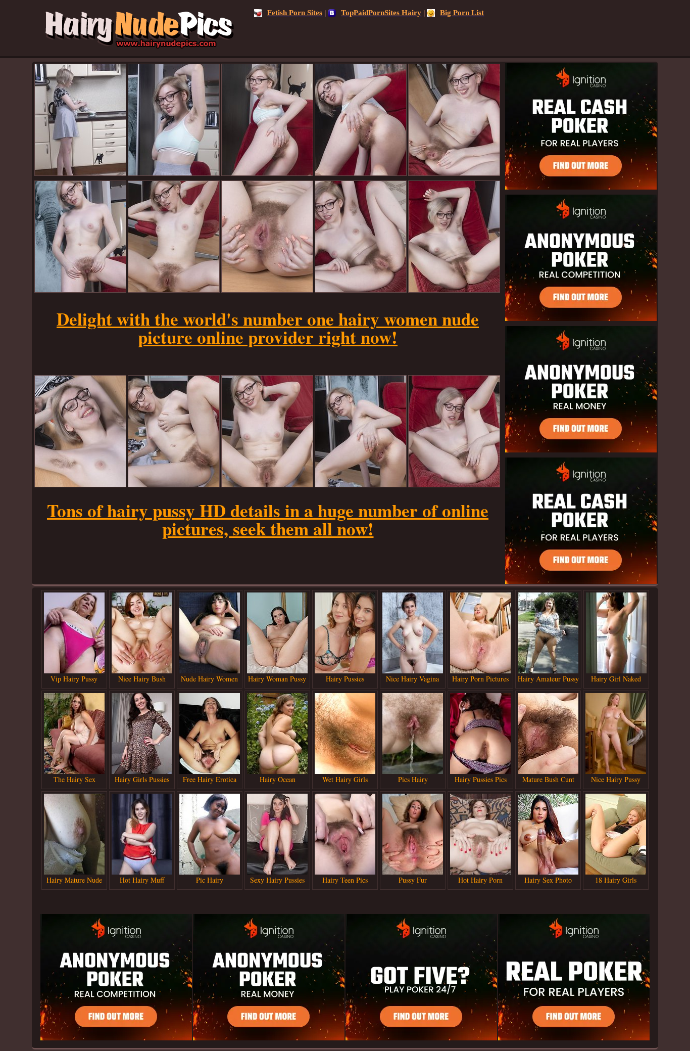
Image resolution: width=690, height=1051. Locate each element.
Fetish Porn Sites (294, 13)
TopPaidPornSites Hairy (381, 13)
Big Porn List (462, 13)
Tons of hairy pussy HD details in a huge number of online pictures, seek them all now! (267, 519)
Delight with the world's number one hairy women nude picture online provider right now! (268, 328)
